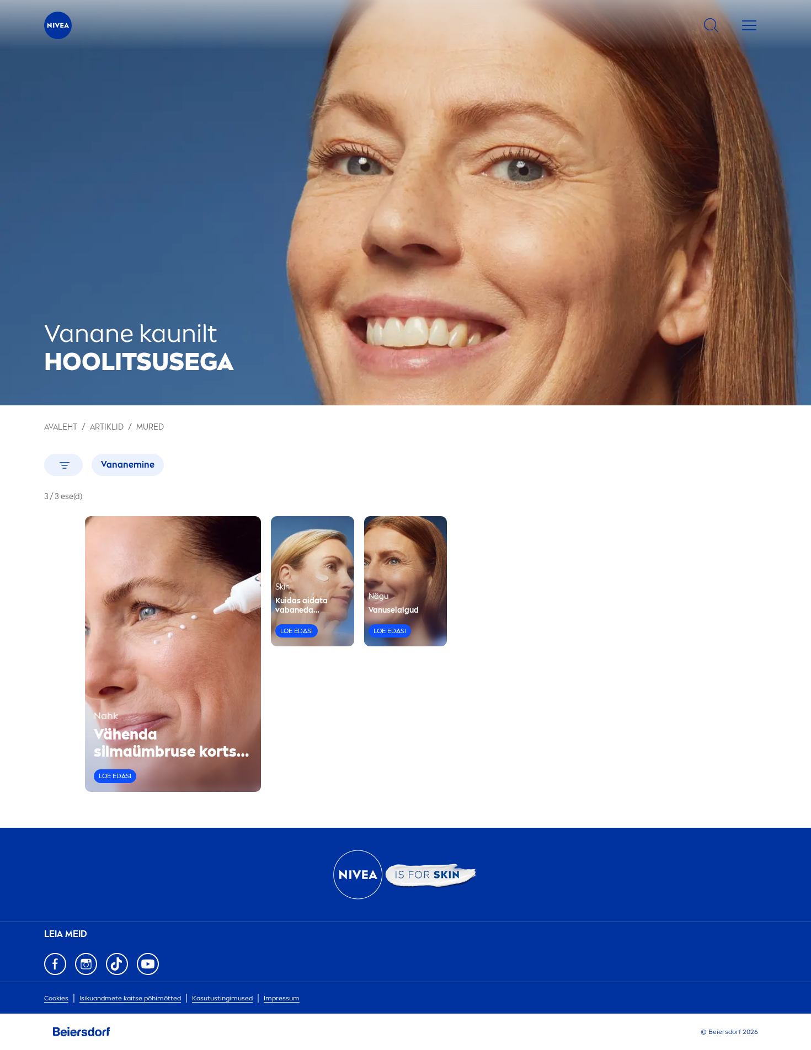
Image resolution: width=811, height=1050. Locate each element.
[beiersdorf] (81, 1032)
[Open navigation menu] (749, 25)
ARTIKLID (107, 427)
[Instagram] (86, 964)
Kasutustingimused (222, 998)
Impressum (282, 998)
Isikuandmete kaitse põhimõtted (130, 998)
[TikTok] (117, 964)
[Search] (711, 25)
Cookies (56, 998)
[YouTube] (148, 964)
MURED (150, 427)
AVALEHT (60, 427)
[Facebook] (55, 964)
